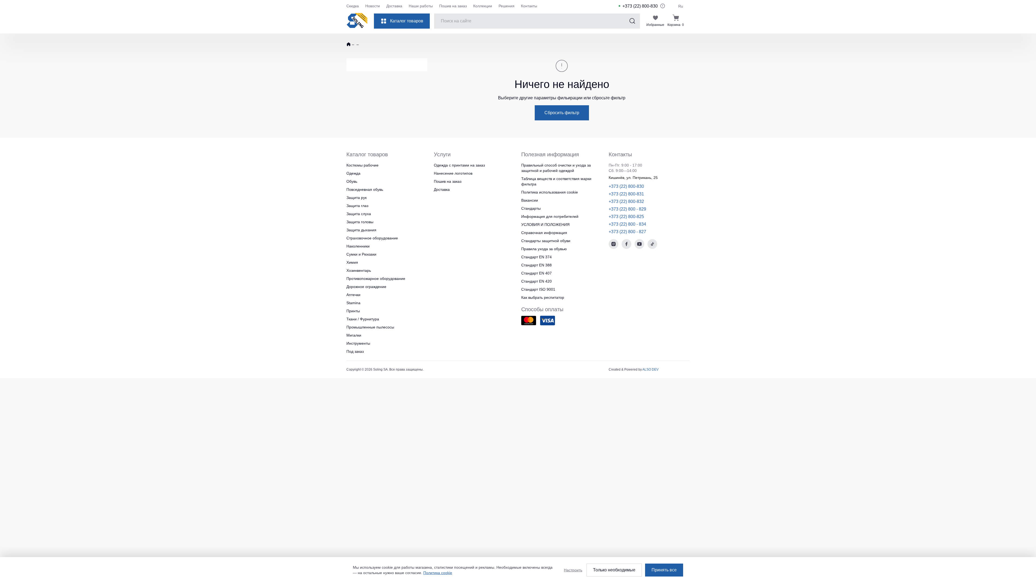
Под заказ (355, 351)
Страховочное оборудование (372, 238)
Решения (506, 6)
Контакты (529, 6)
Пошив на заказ (453, 6)
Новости (372, 6)
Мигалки (353, 335)
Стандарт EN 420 (536, 281)
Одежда (353, 173)
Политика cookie (437, 573)
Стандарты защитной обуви (545, 241)
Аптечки (353, 295)
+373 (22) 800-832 (626, 201)
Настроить (573, 570)
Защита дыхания (361, 230)
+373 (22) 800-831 (626, 194)
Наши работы (421, 6)
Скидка (352, 6)
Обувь (351, 181)
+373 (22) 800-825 (626, 216)
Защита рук (356, 197)
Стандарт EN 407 (536, 273)
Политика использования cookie (549, 192)
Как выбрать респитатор (542, 297)
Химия (352, 262)
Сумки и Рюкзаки (361, 254)
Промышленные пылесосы (370, 327)
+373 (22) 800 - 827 (627, 231)
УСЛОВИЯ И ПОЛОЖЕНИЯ (545, 224)
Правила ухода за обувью (544, 249)
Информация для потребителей (549, 216)
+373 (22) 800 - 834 (627, 224)
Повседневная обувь (364, 189)
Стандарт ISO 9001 (538, 289)
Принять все (664, 570)
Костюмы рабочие (362, 165)
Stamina (353, 303)
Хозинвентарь (358, 270)
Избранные (655, 25)
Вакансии (529, 200)
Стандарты (531, 208)
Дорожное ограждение (366, 286)
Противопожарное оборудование (375, 278)
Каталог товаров (406, 21)
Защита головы (359, 222)
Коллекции (482, 6)
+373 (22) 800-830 (640, 6)
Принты (353, 311)
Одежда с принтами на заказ (459, 165)
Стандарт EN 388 (536, 265)
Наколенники (358, 246)
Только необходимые (614, 570)
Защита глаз (357, 206)
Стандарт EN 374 (536, 257)
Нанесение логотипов (453, 173)
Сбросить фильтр (561, 112)
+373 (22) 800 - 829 (627, 209)
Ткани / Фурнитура (362, 319)
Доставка (394, 6)
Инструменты (358, 343)
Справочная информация (544, 233)
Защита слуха (358, 214)
